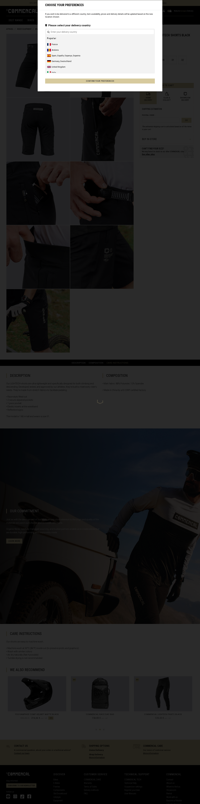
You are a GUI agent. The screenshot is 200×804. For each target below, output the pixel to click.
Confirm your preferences (100, 81)
